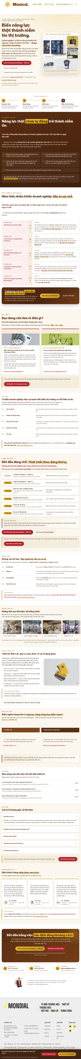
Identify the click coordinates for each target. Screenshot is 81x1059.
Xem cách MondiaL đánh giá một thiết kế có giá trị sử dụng (22, 702)
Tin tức (59, 1029)
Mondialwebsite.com (47, 1044)
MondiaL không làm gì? (11, 850)
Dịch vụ (46, 1033)
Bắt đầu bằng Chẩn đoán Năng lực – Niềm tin (17, 532)
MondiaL (57, 1044)
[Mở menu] (76, 4)
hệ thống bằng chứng (40, 916)
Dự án (58, 1026)
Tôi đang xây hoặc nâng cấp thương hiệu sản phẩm (18, 72)
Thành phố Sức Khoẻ (10, 1047)
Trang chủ (47, 1026)
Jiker (5, 1044)
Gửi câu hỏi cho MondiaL (67, 859)
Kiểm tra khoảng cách (49, 1054)
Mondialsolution (26, 1044)
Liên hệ (46, 1036)
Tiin (15, 1044)
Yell (19, 1044)
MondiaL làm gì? (9, 816)
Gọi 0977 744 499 (68, 295)
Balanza (10, 1044)
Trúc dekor (31, 1047)
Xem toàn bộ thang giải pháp (45, 532)
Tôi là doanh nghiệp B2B (10, 68)
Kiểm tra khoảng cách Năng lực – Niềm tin (16, 63)
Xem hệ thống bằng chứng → (26, 597)
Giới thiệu (47, 1029)
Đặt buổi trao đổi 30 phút (50, 295)
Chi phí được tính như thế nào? (13, 843)
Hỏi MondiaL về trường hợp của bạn (17, 384)
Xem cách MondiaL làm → (25, 445)
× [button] (78, 1054)
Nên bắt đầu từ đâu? (10, 836)
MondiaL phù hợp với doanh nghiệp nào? (17, 829)
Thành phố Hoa (22, 1047)
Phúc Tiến (38, 1047)
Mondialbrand (36, 1044)
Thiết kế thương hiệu (59, 1047)
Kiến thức (59, 1033)
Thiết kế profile (46, 1047)
